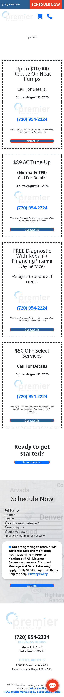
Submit (32, 585)
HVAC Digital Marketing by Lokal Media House (32, 691)
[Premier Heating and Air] (17, 16)
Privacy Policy (38, 574)
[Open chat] (52, 685)
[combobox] (32, 523)
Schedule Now (32, 462)
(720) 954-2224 (11, 4)
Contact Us (32, 141)
